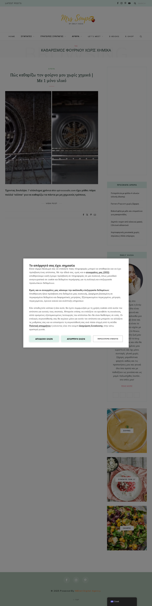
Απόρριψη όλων (76, 339)
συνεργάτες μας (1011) (97, 272)
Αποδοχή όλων (44, 339)
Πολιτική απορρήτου (40, 326)
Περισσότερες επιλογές (108, 339)
